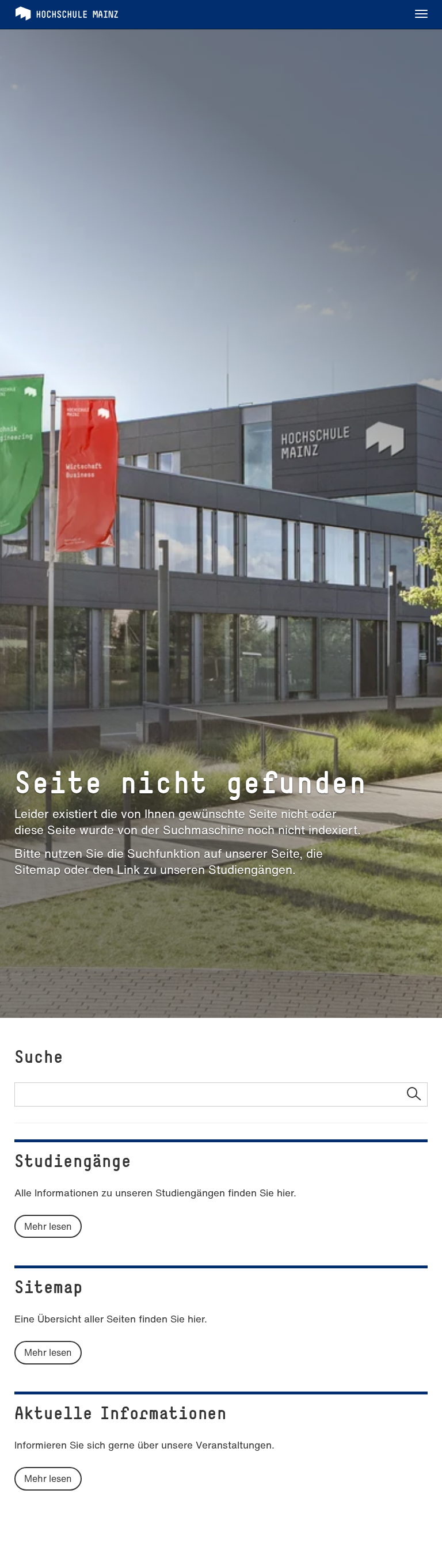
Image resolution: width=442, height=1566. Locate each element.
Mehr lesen (48, 1226)
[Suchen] (413, 1094)
